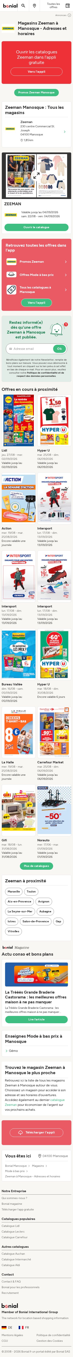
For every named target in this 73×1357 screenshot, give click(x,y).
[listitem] (19, 431)
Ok (59, 349)
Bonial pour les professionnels (21, 1287)
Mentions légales (12, 1335)
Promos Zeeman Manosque (36, 92)
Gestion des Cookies (49, 1341)
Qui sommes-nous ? (14, 1198)
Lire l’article (36, 1019)
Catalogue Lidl (10, 1226)
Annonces (61, 15)
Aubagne (45, 911)
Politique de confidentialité (53, 1335)
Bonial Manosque (16, 1166)
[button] (36, 193)
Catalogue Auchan (13, 1253)
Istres (12, 921)
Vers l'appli (36, 71)
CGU (5, 1341)
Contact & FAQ (11, 1281)
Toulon (31, 891)
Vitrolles (13, 931)
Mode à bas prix (15, 1171)
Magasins (38, 1166)
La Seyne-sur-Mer (20, 911)
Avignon (43, 901)
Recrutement (10, 1293)
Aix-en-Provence (19, 901)
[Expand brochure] (36, 175)
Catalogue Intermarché (16, 1259)
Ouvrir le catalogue (36, 227)
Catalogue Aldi (11, 1265)
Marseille (14, 891)
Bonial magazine (12, 1204)
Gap (58, 921)
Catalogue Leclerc (13, 1231)
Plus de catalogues (36, 866)
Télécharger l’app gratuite (18, 1209)
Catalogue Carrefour (15, 1237)
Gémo (13, 1051)
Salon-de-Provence (36, 921)
